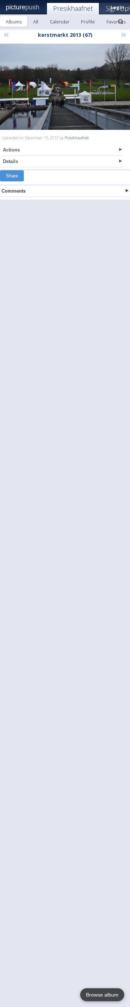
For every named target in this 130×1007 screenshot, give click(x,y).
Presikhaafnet (73, 8)
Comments (13, 191)
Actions (11, 150)
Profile (88, 21)
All (35, 21)
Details (10, 161)
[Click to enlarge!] (65, 87)
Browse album (102, 995)
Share (12, 176)
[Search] (120, 21)
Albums (14, 21)
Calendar (59, 21)
